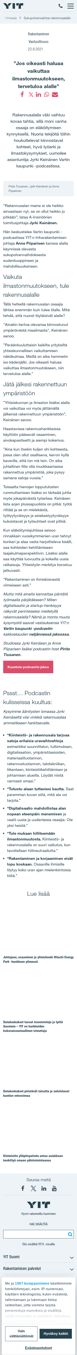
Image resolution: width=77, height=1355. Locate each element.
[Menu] (70, 6)
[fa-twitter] (30, 94)
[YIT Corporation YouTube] (54, 1188)
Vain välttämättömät (21, 1333)
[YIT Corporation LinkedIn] (43, 1188)
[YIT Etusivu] (13, 6)
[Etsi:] (69, 1234)
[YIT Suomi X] (33, 1188)
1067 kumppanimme (32, 1283)
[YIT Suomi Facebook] (22, 1188)
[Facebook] (22, 94)
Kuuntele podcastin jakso (28, 667)
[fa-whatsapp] (46, 94)
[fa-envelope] (55, 94)
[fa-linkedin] (38, 94)
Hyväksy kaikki (56, 1333)
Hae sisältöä (38, 1224)
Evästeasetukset (38, 1348)
